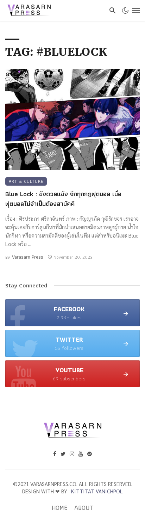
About (83, 507)
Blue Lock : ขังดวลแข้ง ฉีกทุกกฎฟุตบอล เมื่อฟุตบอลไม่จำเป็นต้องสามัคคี (63, 199)
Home (60, 507)
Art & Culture (26, 181)
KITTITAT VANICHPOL (97, 491)
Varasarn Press (27, 257)
